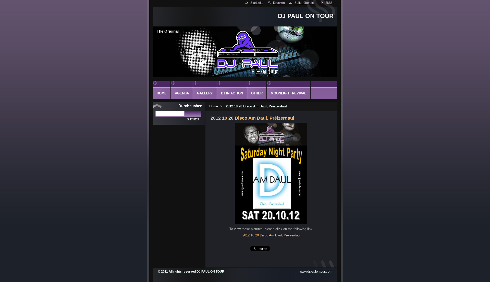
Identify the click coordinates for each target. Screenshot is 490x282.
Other (257, 93)
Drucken (279, 2)
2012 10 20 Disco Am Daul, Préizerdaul (271, 235)
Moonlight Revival (288, 93)
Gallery (205, 93)
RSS (329, 2)
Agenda (182, 93)
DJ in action (232, 93)
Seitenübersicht (305, 2)
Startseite (256, 2)
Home (213, 106)
